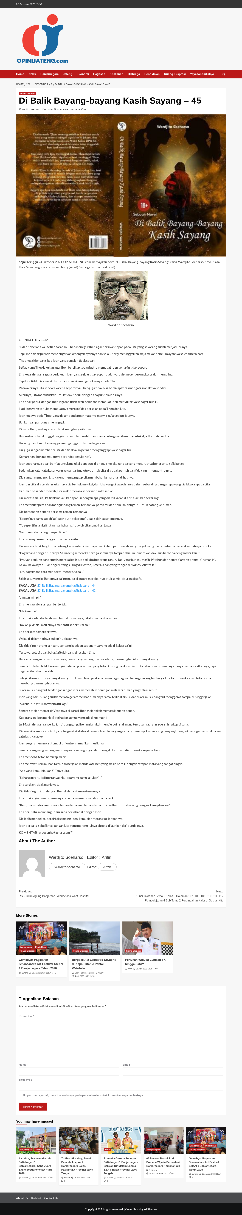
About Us (22, 1198)
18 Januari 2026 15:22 (158, 1174)
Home (20, 74)
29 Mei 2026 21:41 (82, 1178)
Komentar (26, 1016)
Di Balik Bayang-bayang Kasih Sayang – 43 (66, 590)
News (32, 74)
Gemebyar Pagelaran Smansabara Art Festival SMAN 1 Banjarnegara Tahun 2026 (41, 964)
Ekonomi (83, 74)
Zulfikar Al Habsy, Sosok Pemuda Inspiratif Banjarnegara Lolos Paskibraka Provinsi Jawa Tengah (77, 1166)
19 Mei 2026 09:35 (125, 1178)
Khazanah (116, 74)
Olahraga (134, 74)
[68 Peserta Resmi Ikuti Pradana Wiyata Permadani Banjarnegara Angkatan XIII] (164, 1140)
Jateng (67, 74)
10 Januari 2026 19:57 (41, 973)
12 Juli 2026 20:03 (39, 1178)
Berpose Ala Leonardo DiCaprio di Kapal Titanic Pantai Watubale (94, 964)
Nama (23, 1064)
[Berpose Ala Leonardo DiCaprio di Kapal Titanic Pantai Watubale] (94, 938)
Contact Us (51, 1198)
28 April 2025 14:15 (144, 969)
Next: (179, 896)
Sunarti (25, 973)
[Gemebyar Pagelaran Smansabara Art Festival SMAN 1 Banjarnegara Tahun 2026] (41, 938)
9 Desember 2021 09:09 (68, 109)
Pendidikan (152, 74)
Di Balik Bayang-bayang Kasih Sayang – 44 (66, 585)
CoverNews (132, 1209)
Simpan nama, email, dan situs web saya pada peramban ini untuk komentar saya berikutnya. (83, 1095)
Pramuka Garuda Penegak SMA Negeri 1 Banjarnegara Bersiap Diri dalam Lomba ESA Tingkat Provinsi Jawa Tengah (121, 1166)
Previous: (54, 894)
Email (127, 1064)
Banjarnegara (49, 74)
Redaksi (36, 1198)
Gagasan (99, 74)
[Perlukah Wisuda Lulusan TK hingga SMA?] (147, 938)
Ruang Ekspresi (175, 74)
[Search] (224, 74)
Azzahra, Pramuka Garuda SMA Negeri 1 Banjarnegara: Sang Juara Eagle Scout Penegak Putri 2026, (35, 1166)
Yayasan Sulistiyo (202, 74)
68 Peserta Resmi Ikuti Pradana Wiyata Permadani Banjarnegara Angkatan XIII (163, 1162)
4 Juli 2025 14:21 (82, 976)
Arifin (50, 109)
